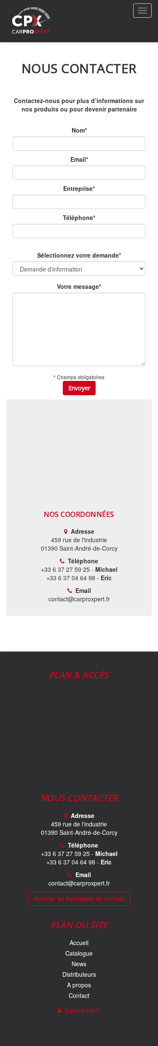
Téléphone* (79, 217)
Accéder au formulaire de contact (79, 898)
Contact (79, 995)
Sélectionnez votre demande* (79, 255)
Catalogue (79, 953)
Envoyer (79, 388)
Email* (79, 159)
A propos (79, 985)
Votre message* (79, 286)
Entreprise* (79, 188)
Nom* (79, 130)
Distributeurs (79, 974)
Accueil (79, 942)
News (79, 963)
